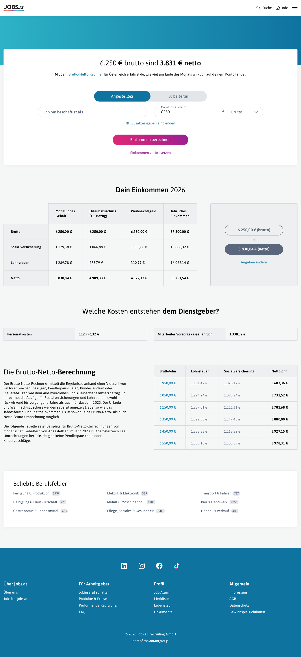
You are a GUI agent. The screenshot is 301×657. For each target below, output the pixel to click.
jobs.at (142, 634)
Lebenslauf (163, 605)
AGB (232, 599)
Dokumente (163, 612)
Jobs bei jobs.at (16, 599)
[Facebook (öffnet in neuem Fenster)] (159, 568)
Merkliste (161, 599)
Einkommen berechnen (150, 139)
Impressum (238, 592)
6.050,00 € (168, 395)
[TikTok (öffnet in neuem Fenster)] (176, 568)
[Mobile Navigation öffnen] (294, 7)
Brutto (236, 112)
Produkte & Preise (93, 599)
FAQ (82, 612)
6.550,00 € (168, 443)
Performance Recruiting (98, 605)
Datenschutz (239, 605)
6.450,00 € (168, 431)
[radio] (122, 96)
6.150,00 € (168, 407)
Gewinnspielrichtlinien (247, 612)
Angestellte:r (122, 96)
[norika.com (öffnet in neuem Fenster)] (150, 641)
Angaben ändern (254, 262)
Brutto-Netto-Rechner (86, 74)
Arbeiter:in (178, 96)
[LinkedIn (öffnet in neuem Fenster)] (124, 568)
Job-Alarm (162, 592)
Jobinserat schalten (94, 592)
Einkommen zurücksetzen (150, 153)
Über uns (11, 592)
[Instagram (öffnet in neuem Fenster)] (141, 568)
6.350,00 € (168, 419)
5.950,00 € (168, 383)
